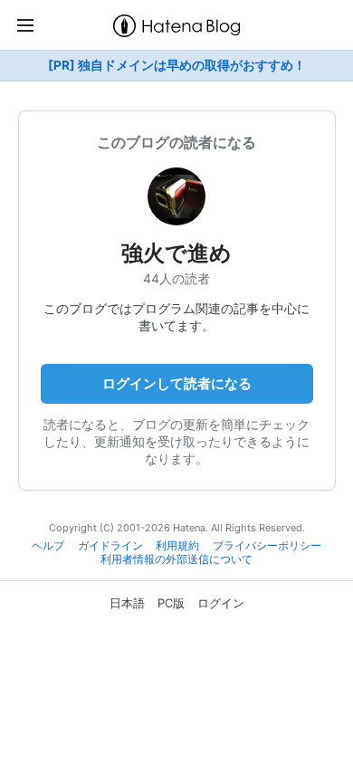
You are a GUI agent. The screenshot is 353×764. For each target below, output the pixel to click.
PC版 (171, 603)
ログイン (220, 603)
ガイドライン (110, 546)
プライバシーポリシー (267, 546)
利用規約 (177, 546)
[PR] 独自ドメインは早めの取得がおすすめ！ (177, 65)
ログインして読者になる (177, 383)
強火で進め (176, 253)
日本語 (127, 603)
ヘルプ (48, 546)
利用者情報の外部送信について (176, 559)
